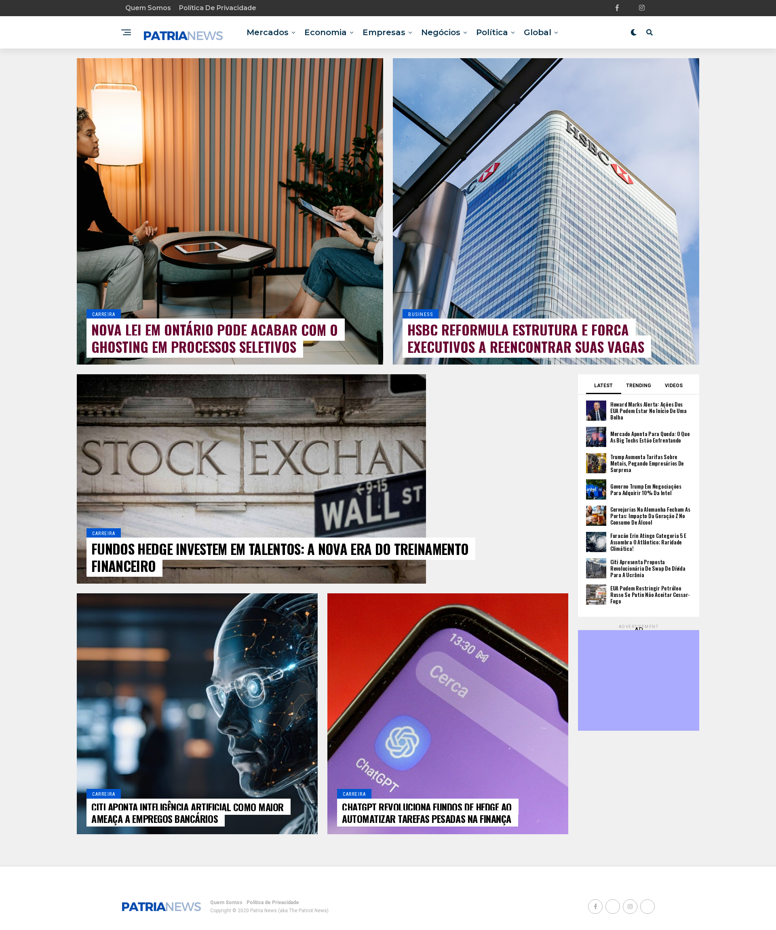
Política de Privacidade (217, 8)
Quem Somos (148, 8)
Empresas (384, 32)
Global (537, 32)
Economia (325, 32)
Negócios (440, 32)
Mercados (268, 32)
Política (492, 32)
